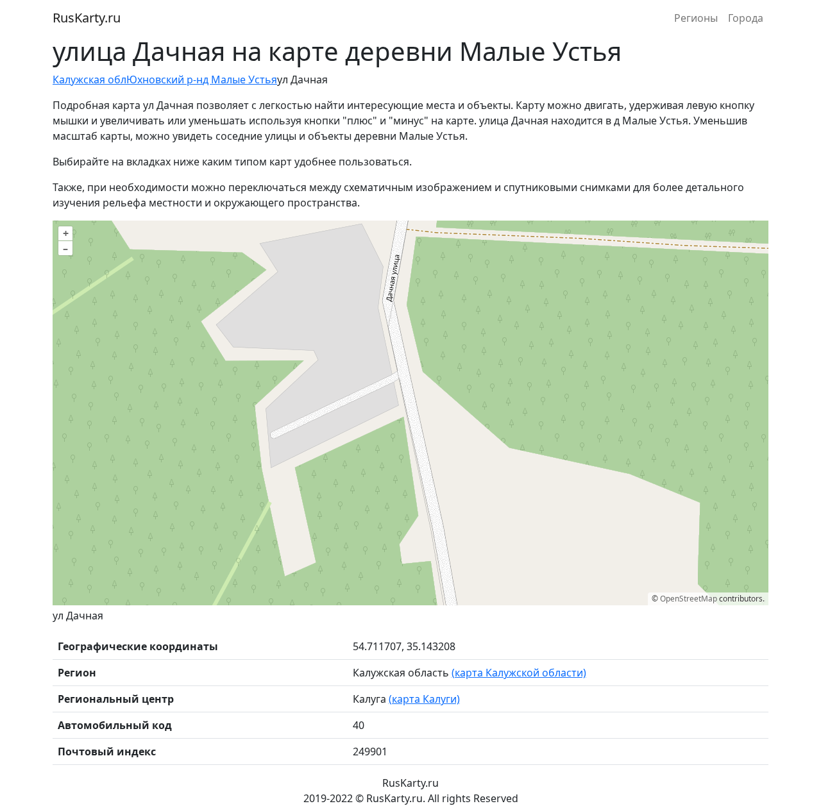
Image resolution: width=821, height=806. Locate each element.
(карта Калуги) (424, 699)
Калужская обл (89, 79)
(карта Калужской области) (519, 673)
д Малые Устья (240, 79)
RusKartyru (87, 17)
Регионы (696, 18)
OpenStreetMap (688, 598)
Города (745, 18)
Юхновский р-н (164, 79)
